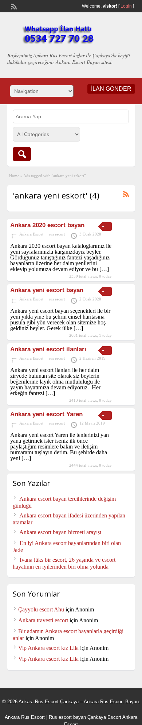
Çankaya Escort (104, 717)
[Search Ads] (22, 154)
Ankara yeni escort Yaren (46, 414)
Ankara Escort (31, 234)
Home (14, 175)
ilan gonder (111, 89)
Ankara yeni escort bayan (46, 290)
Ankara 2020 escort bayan (47, 225)
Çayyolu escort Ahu (41, 609)
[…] (104, 269)
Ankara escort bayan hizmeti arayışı (60, 532)
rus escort (57, 234)
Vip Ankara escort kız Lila (48, 648)
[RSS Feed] (13, 6)
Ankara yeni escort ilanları (48, 349)
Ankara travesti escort (43, 620)
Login (126, 6)
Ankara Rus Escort (25, 717)
